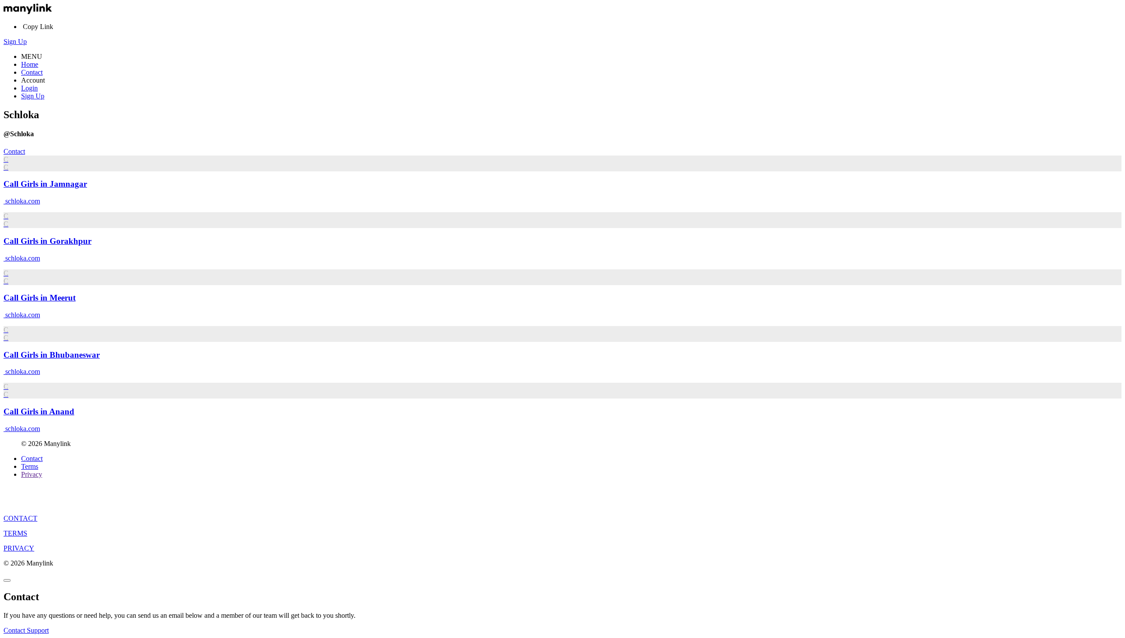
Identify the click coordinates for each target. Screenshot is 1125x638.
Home (29, 64)
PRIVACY (19, 548)
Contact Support (26, 630)
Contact (32, 72)
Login (29, 88)
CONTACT (20, 518)
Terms (29, 466)
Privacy (31, 474)
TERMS (15, 533)
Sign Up (15, 41)
